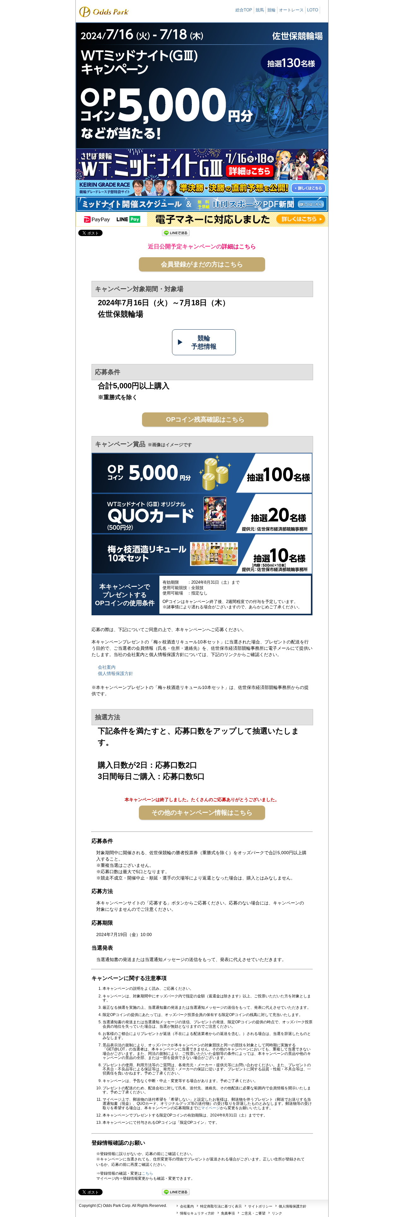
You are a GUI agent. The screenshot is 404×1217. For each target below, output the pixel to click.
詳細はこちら (239, 246)
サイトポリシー (260, 1206)
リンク (277, 1213)
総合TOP (243, 10)
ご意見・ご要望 (253, 1213)
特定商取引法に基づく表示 (221, 1206)
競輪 (271, 10)
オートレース (291, 10)
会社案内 (107, 667)
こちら (147, 1173)
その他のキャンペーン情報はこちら (202, 812)
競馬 (260, 10)
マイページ (210, 1108)
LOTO (312, 10)
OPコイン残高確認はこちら (205, 419)
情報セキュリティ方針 (197, 1213)
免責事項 (228, 1213)
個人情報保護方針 (115, 673)
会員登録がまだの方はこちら (202, 264)
